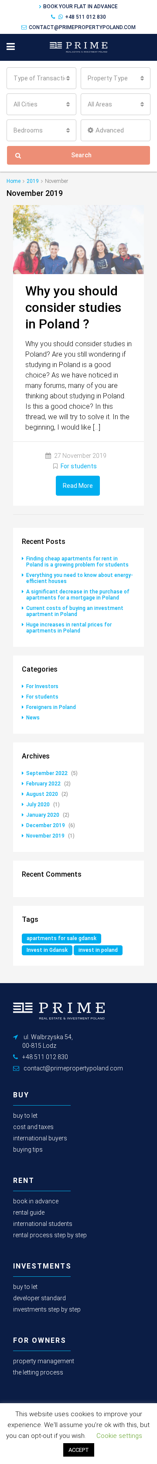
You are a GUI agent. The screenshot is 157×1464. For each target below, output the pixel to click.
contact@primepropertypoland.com (82, 27)
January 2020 (42, 815)
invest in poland (98, 950)
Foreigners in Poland (51, 707)
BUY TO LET (25, 1115)
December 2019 (45, 825)
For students (79, 466)
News (33, 718)
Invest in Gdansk (47, 950)
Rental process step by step (50, 1235)
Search (81, 155)
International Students (42, 1223)
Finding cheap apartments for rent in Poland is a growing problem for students (77, 562)
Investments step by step (47, 1309)
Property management (43, 1361)
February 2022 (43, 784)
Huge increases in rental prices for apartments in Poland (69, 628)
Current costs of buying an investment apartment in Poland (74, 611)
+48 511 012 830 (85, 17)
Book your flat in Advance (80, 6)
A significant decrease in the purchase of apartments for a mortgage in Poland (78, 595)
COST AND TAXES (33, 1126)
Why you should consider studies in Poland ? (73, 307)
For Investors (42, 686)
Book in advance (35, 1201)
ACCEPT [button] (78, 1450)
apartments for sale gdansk (61, 938)
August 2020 (42, 794)
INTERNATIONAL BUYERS (40, 1138)
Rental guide (28, 1212)
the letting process (38, 1372)
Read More (78, 485)
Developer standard (39, 1298)
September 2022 (47, 773)
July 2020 (38, 805)
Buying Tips (28, 1149)
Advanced (110, 130)
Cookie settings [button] (119, 1436)
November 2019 (45, 836)
